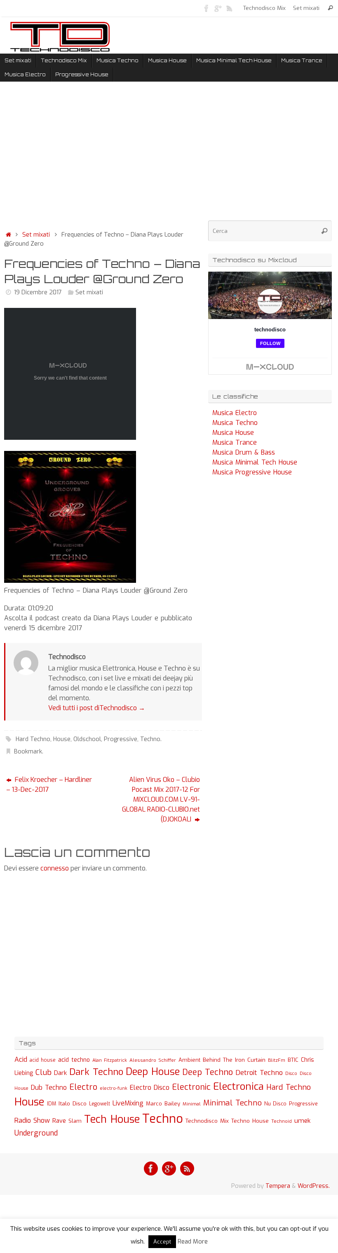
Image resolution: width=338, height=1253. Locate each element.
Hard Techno (33, 739)
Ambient (189, 1059)
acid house (43, 1060)
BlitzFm (276, 1060)
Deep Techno (207, 1072)
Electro (83, 1087)
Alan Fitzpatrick (109, 1060)
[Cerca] (330, 8)
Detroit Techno (259, 1072)
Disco (291, 1073)
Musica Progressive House (252, 472)
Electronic (191, 1087)
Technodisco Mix (264, 8)
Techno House (250, 1120)
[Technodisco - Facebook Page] (206, 8)
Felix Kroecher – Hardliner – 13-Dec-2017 (49, 784)
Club (43, 1072)
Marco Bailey (163, 1103)
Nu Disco (275, 1103)
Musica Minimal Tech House (254, 462)
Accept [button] (162, 1241)
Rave (59, 1121)
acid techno (74, 1060)
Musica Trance (234, 442)
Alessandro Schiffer (152, 1060)
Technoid (281, 1121)
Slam (75, 1120)
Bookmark (28, 752)
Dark (60, 1073)
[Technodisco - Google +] (218, 8)
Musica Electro (234, 412)
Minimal (192, 1103)
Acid (20, 1059)
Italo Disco (73, 1103)
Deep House (153, 1071)
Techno (150, 739)
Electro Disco (149, 1087)
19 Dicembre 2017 (38, 292)
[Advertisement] (103, 158)
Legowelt (99, 1103)
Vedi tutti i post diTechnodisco (96, 708)
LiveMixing (128, 1103)
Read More (193, 1241)
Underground (36, 1133)
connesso (54, 868)
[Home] (8, 235)
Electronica (238, 1086)
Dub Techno (49, 1087)
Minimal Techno (232, 1103)
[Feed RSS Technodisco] (229, 8)
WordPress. (314, 1186)
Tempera (277, 1186)
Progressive (120, 739)
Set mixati (306, 8)
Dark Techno (96, 1072)
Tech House (112, 1119)
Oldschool (87, 739)
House (61, 739)
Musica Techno (235, 422)
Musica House (233, 432)
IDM (51, 1103)
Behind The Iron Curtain (234, 1059)
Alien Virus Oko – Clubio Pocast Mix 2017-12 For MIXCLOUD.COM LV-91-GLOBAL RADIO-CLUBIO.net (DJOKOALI (161, 799)
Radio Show (32, 1120)
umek (302, 1121)
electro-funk (113, 1088)
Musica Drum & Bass (243, 452)
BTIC (293, 1059)
